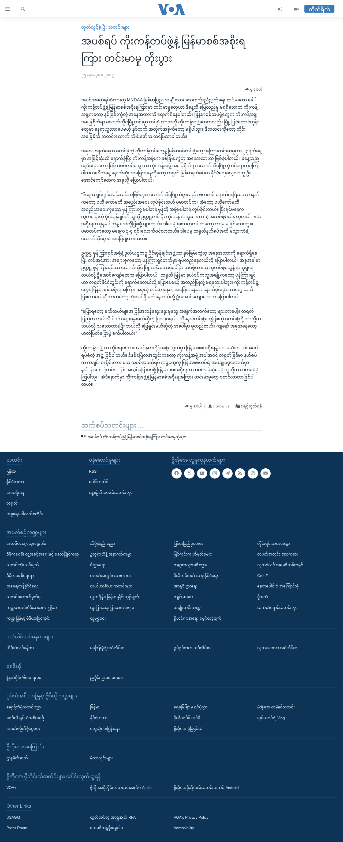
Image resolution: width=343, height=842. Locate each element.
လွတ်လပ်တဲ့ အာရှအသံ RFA (113, 817)
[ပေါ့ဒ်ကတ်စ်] (253, 473)
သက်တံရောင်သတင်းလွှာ (277, 607)
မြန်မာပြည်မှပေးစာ (188, 543)
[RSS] (240, 473)
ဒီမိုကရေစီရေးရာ (20, 575)
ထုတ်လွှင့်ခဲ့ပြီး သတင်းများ (105, 27)
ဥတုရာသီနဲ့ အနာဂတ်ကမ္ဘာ (110, 554)
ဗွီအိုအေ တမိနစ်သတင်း (276, 707)
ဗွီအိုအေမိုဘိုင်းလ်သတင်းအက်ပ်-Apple (121, 787)
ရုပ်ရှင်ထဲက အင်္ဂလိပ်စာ (192, 648)
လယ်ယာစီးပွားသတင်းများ (111, 586)
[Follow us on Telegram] (227, 473)
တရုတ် (12, 503)
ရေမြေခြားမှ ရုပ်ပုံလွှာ (190, 707)
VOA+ (11, 787)
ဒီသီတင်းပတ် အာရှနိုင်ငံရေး (196, 575)
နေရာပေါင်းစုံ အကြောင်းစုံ (278, 586)
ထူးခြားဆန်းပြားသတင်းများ (112, 607)
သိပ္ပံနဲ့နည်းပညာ (102, 543)
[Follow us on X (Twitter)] (189, 473)
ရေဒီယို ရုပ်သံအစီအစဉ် (25, 717)
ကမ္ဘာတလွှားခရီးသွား (190, 564)
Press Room (16, 828)
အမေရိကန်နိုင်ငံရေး (22, 586)
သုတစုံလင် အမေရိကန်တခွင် (280, 564)
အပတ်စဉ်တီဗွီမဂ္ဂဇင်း (23, 728)
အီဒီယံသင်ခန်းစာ (20, 648)
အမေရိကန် (15, 492)
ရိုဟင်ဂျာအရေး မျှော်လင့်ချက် (198, 618)
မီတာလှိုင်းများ (101, 758)
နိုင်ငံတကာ (15, 482)
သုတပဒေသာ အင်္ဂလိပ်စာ (277, 648)
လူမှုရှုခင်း (98, 618)
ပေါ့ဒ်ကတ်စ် (98, 482)
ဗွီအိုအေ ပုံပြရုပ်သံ (188, 728)
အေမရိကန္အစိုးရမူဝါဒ (106, 828)
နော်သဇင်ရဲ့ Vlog (271, 717)
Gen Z (262, 575)
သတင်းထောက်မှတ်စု (23, 597)
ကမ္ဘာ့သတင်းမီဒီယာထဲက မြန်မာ (31, 607)
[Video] (296, 9)
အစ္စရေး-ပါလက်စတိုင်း (24, 514)
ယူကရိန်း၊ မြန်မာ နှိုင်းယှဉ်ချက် (114, 597)
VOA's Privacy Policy (191, 817)
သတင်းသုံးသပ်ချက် (22, 564)
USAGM (13, 817)
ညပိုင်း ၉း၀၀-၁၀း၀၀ (106, 677)
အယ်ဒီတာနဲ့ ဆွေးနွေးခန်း (26, 543)
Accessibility (184, 828)
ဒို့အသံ (262, 597)
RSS (92, 471)
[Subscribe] (265, 473)
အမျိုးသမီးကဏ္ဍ (187, 607)
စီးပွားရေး (98, 564)
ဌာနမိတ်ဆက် (17, 758)
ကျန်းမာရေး (183, 597)
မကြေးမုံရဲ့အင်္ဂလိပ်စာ (107, 648)
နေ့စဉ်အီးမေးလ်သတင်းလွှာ (110, 492)
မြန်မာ (11, 471)
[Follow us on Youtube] (202, 473)
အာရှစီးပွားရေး (185, 586)
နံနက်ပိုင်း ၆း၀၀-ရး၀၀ (23, 677)
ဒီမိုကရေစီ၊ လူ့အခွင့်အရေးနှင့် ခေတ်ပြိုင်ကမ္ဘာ (42, 554)
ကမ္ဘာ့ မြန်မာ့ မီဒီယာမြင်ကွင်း (28, 618)
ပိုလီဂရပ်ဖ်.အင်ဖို (187, 717)
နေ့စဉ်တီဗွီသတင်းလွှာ (23, 707)
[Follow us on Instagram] (215, 473)
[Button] (253, 89)
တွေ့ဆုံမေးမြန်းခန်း (105, 728)
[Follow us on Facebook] (177, 473)
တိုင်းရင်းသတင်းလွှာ (273, 543)
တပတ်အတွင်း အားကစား (110, 575)
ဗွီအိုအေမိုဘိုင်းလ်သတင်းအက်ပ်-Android (206, 787)
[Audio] (280, 9)
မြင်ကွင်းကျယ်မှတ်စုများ (193, 554)
